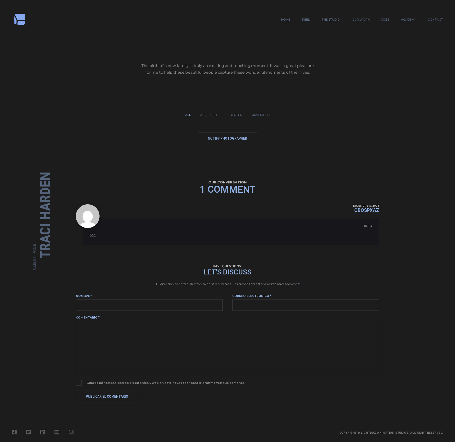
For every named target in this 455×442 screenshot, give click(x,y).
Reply (368, 226)
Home (285, 19)
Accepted (208, 115)
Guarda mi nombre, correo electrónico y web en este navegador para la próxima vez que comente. (165, 383)
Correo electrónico (251, 296)
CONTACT (435, 19)
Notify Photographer (227, 138)
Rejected (234, 115)
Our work (360, 19)
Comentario (88, 317)
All (188, 115)
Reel (306, 19)
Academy (408, 19)
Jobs (385, 19)
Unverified (261, 115)
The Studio (331, 19)
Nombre (84, 296)
